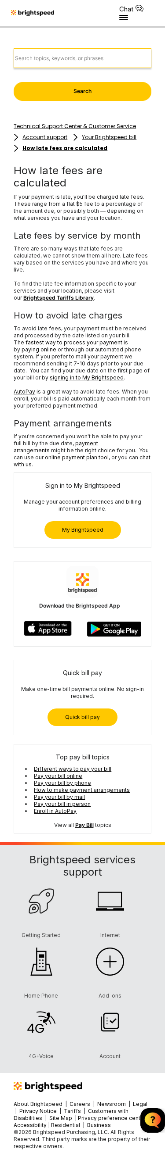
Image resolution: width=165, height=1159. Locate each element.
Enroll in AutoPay (55, 811)
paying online (39, 349)
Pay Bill (84, 825)
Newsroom (111, 1104)
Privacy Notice (38, 1111)
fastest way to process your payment (74, 342)
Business (99, 1125)
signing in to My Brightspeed (87, 377)
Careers (80, 1104)
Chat (126, 9)
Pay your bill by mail (59, 797)
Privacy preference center (112, 1118)
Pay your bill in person (62, 804)
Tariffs (73, 1111)
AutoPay (24, 391)
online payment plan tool (77, 457)
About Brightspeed (38, 1104)
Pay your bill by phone (62, 783)
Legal (140, 1104)
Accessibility (30, 1125)
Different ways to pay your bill (72, 769)
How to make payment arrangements (82, 790)
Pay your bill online (58, 776)
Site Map (61, 1118)
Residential (65, 1125)
